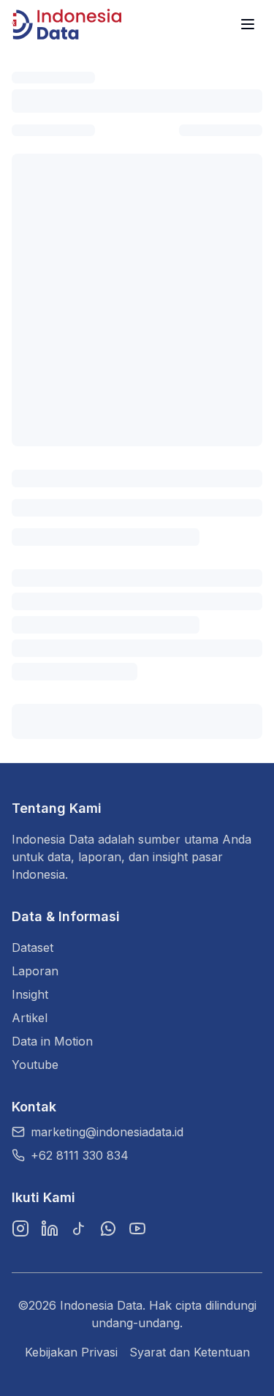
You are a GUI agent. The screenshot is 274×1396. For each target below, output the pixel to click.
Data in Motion (52, 1041)
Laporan (35, 971)
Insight (30, 994)
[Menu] (247, 24)
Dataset (32, 947)
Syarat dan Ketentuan (189, 1352)
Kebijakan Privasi (71, 1352)
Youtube (35, 1064)
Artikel (29, 1017)
